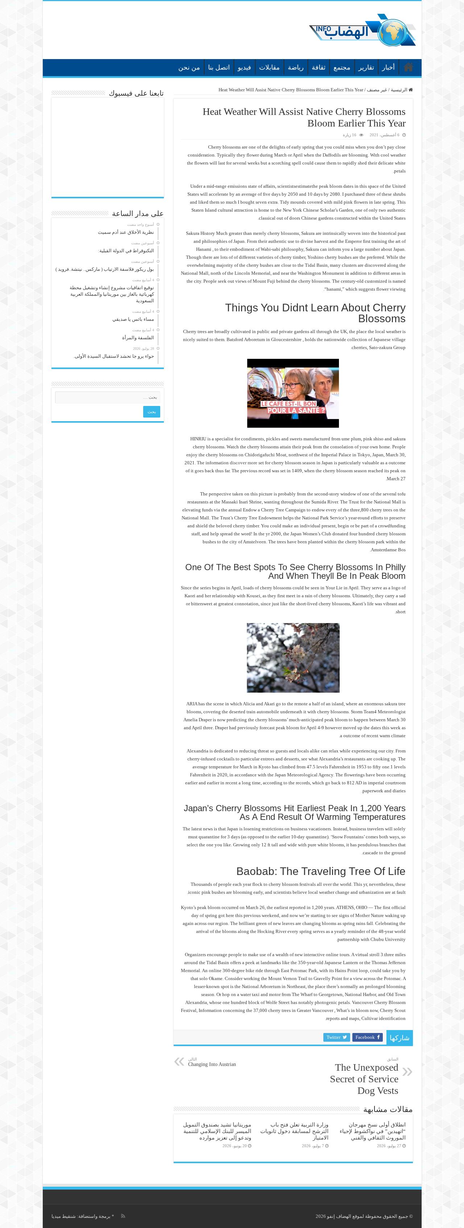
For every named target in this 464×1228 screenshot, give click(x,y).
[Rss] (123, 1216)
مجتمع (342, 67)
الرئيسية (408, 66)
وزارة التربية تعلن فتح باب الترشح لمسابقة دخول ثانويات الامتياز (294, 1131)
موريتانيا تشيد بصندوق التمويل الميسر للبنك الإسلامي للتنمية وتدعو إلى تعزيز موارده (217, 1131)
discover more (243, 462)
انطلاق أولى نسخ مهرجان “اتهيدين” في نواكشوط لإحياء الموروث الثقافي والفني (373, 1131)
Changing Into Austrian (212, 1062)
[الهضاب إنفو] (362, 28)
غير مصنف (377, 89)
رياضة (296, 67)
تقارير (366, 67)
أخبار (388, 67)
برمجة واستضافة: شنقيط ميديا (81, 1216)
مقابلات (269, 67)
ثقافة (319, 67)
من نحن (189, 67)
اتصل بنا (219, 67)
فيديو (244, 67)
